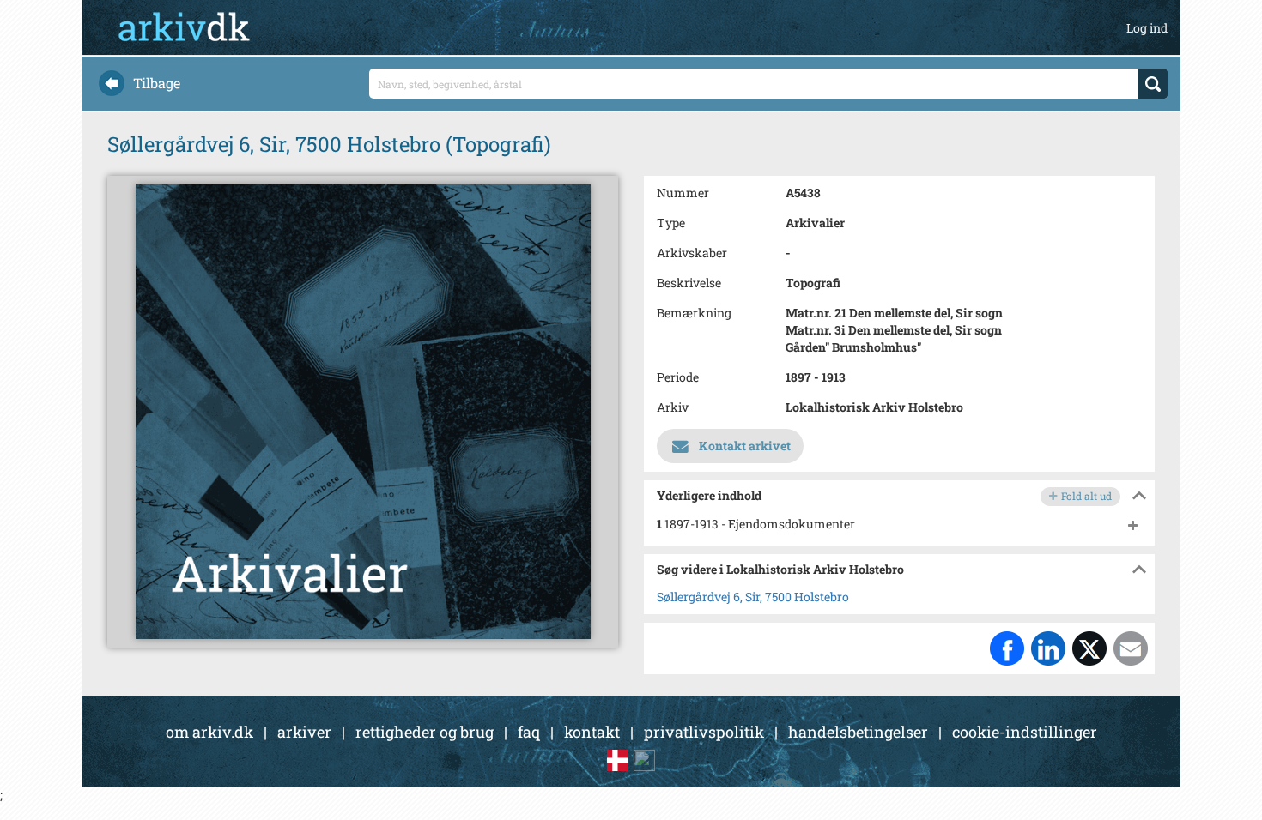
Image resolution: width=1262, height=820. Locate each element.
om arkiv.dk (209, 731)
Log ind (1147, 28)
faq (529, 731)
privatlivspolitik (704, 731)
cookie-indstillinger (1024, 731)
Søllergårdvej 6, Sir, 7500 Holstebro (753, 596)
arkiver (304, 731)
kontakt (592, 731)
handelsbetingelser (858, 731)
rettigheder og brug (424, 731)
